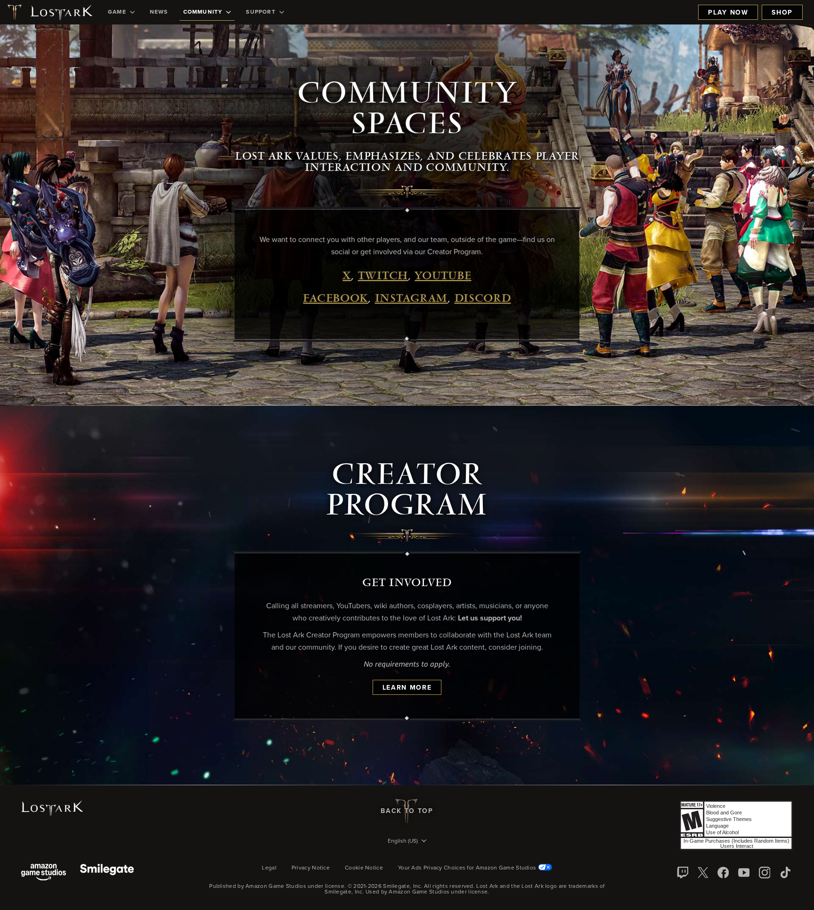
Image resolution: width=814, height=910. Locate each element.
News (159, 12)
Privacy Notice (311, 868)
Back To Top (407, 811)
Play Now (728, 12)
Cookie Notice (364, 868)
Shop (782, 12)
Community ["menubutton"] (203, 12)
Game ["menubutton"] (117, 12)
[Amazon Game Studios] (43, 873)
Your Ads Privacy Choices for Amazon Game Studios (468, 868)
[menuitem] (121, 12)
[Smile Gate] (107, 873)
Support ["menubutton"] (260, 12)
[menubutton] (407, 841)
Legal (269, 868)
